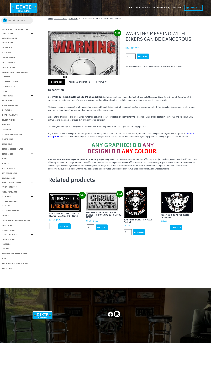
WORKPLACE (6, 268)
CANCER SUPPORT (8, 57)
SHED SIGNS (6, 225)
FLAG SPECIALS (8, 86)
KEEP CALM (6, 129)
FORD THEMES (7, 96)
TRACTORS (6, 244)
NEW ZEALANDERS (9, 173)
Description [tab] (56, 82)
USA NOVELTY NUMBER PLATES (14, 253)
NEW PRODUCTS (8, 168)
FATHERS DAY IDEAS (9, 81)
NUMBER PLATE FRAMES (11, 182)
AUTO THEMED (7, 34)
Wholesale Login (161, 8)
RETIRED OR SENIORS (10, 210)
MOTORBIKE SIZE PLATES (12, 149)
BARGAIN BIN (7, 43)
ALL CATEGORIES (143, 8)
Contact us (177, 8)
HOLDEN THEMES (8, 120)
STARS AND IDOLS (9, 235)
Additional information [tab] (79, 82)
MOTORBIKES (7, 154)
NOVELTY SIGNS (8, 178)
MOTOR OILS (6, 144)
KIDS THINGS (7, 139)
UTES (3, 258)
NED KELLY (5, 163)
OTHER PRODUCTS (9, 187)
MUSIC (4, 158)
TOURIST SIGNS (8, 239)
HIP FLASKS (6, 110)
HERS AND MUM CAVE (10, 105)
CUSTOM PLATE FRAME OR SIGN (14, 72)
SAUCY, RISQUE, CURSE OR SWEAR (15, 220)
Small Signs (73, 18)
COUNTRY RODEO (8, 67)
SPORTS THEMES (8, 230)
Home (130, 8)
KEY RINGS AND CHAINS (11, 134)
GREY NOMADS (7, 100)
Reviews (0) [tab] (101, 82)
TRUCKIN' (5, 248)
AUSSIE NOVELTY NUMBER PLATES (15, 29)
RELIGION (5, 206)
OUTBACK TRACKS (9, 192)
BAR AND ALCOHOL (9, 38)
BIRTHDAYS (6, 52)
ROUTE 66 (5, 215)
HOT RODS (5, 124)
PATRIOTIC (6, 197)
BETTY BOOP (6, 47)
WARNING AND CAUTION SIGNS (14, 263)
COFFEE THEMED (8, 62)
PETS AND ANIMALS (9, 201)
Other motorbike (147, 66)
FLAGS (4, 91)
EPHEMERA (5, 76)
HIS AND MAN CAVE (9, 115)
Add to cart (143, 56)
